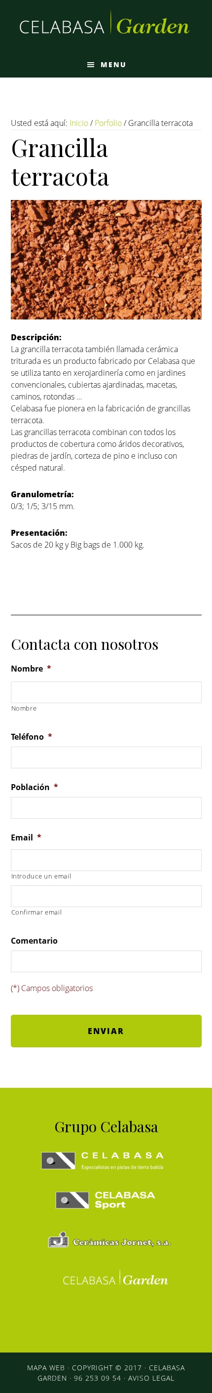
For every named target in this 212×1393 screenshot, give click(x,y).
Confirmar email (36, 912)
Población (34, 787)
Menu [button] (114, 64)
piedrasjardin (106, 26)
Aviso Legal (151, 1378)
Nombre (31, 669)
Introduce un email (41, 876)
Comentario (34, 941)
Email (26, 838)
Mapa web (46, 1367)
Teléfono (31, 737)
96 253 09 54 (97, 1378)
